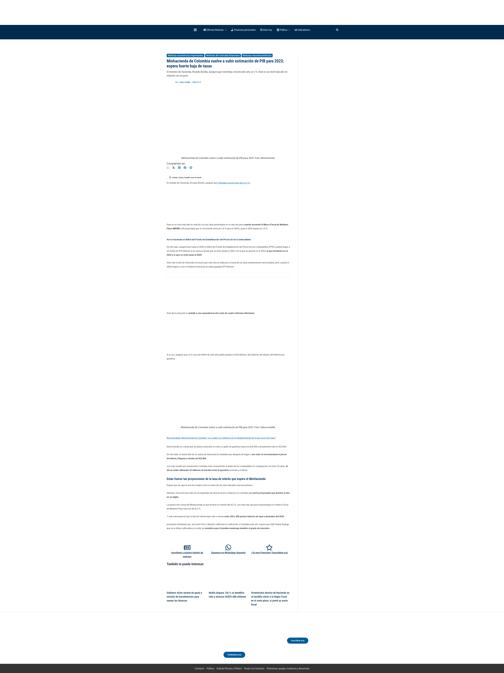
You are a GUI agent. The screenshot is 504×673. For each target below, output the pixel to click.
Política (210, 668)
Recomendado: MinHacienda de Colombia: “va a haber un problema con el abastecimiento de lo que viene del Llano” (221, 438)
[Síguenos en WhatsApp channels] (228, 547)
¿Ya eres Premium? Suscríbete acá (269, 552)
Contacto (199, 668)
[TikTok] (191, 643)
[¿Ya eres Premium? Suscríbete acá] (269, 547)
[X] (173, 167)
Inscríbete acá (297, 640)
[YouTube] (196, 643)
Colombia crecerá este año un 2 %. (234, 183)
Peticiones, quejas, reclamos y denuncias (288, 668)
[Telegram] (191, 167)
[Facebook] (185, 167)
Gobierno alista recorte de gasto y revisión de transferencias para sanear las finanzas (184, 596)
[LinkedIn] (179, 167)
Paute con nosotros (254, 668)
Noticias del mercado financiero (223, 55)
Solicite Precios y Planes (229, 668)
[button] (215, 30)
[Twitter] (176, 643)
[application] (225, 30)
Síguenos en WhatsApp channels (228, 552)
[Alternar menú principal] (195, 30)
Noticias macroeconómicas (257, 55)
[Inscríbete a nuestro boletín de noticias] (187, 547)
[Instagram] (186, 643)
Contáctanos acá (234, 654)
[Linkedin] (181, 643)
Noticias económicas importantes (185, 55)
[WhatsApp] (168, 167)
